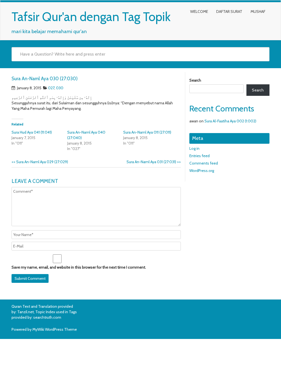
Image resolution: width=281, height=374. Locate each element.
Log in (194, 148)
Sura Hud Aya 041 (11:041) (32, 132)
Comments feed (203, 163)
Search (195, 80)
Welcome (199, 11)
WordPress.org (201, 170)
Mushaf (258, 11)
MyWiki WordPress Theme (54, 329)
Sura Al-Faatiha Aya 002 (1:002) (230, 121)
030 (59, 87)
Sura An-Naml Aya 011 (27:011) (147, 132)
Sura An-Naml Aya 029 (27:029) (40, 161)
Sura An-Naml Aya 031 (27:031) (154, 161)
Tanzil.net (25, 311)
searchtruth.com (47, 317)
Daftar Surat (229, 11)
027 (51, 87)
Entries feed (199, 155)
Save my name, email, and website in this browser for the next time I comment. (79, 267)
